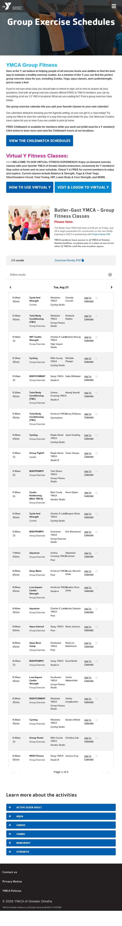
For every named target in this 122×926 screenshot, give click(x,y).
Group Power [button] (36, 737)
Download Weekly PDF (68, 260)
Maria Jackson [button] (72, 626)
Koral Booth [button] (71, 661)
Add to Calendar (89, 299)
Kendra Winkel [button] (72, 719)
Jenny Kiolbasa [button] (73, 413)
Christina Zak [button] (72, 737)
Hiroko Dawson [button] (73, 608)
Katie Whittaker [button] (73, 376)
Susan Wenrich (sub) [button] (73, 572)
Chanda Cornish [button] (69, 299)
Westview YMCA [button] (55, 299)
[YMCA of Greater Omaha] (12, 6)
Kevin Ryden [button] (71, 492)
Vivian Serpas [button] (72, 453)
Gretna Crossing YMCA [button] (58, 394)
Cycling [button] (33, 358)
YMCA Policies (11, 890)
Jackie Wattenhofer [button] (71, 679)
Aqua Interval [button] (36, 626)
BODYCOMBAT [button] (37, 376)
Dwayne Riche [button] (72, 513)
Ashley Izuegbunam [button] (71, 700)
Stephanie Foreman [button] (70, 554)
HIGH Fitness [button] (36, 756)
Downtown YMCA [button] (56, 533)
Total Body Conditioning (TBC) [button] (36, 318)
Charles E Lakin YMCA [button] (58, 338)
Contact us (9, 872)
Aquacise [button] (34, 553)
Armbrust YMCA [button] (59, 413)
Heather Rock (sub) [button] (72, 589)
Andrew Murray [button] (73, 337)
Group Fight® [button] (36, 453)
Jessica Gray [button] (71, 756)
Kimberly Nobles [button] (69, 317)
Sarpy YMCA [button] (57, 376)
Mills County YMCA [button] (57, 360)
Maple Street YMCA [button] (57, 436)
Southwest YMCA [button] (56, 644)
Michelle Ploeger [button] (69, 360)
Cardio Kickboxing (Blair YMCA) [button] (36, 495)
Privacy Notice (12, 881)
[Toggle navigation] (114, 6)
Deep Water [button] (35, 571)
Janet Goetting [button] (72, 435)
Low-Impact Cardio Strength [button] (35, 590)
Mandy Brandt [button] (72, 392)
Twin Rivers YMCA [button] (56, 473)
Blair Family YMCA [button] (56, 494)
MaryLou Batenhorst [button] (70, 644)
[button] (10, 287)
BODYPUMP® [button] (36, 471)
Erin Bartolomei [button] (73, 531)
